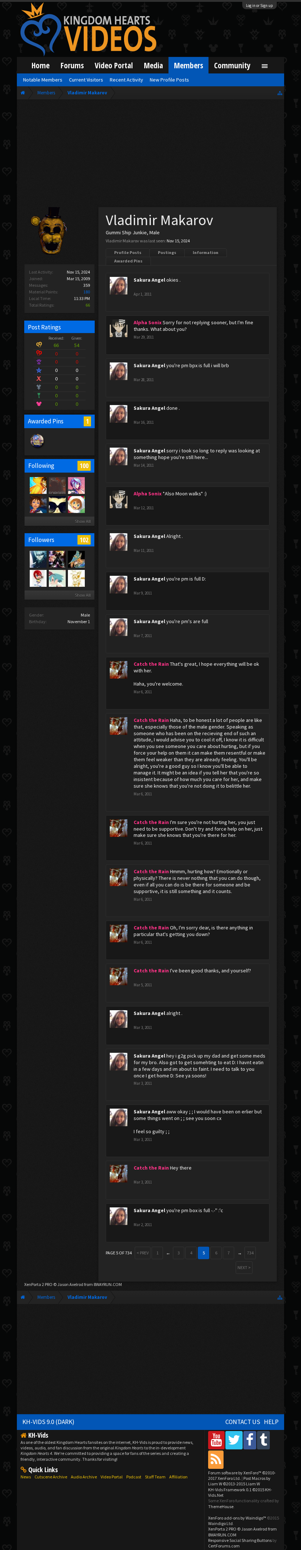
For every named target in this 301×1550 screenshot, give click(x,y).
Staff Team (155, 1476)
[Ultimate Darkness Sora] (57, 559)
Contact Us (242, 1422)
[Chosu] (38, 578)
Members (188, 65)
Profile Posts (127, 252)
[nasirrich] (76, 485)
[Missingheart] (57, 578)
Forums (72, 65)
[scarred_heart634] (57, 504)
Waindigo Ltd (220, 1523)
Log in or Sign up (259, 5)
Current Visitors (86, 79)
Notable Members (42, 79)
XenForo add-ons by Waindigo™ (237, 1518)
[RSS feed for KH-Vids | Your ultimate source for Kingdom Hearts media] (216, 1459)
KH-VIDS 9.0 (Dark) (48, 1422)
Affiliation (178, 1476)
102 (84, 539)
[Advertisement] (150, 155)
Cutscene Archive (51, 1476)
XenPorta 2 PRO (38, 1284)
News (26, 1476)
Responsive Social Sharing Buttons (240, 1540)
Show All (83, 521)
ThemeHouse (220, 1506)
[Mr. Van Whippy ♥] (76, 504)
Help (271, 1422)
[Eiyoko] (38, 504)
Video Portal (114, 65)
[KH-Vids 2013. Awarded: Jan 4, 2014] (37, 448)
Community (232, 65)
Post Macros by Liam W (239, 1480)
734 (250, 1252)
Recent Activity (126, 79)
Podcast (133, 1476)
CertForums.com (224, 1546)
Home (41, 65)
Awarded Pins (128, 261)
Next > (244, 1267)
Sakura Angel (149, 280)
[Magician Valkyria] (76, 559)
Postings (167, 252)
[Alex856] (76, 578)
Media (153, 65)
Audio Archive (84, 1476)
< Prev (143, 1252)
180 (86, 292)
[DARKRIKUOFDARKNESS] (38, 559)
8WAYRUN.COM (108, 1284)
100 (84, 465)
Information (205, 252)
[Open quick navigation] (280, 92)
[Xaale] (38, 485)
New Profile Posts (169, 79)
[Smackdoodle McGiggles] (57, 485)
